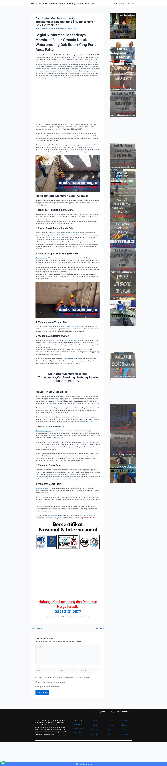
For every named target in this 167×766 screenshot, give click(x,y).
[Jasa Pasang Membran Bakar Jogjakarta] (123, 261)
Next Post (100, 628)
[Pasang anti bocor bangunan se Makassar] (123, 313)
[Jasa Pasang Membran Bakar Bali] (123, 78)
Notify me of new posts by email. (48, 687)
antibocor (92, 515)
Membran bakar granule (43, 431)
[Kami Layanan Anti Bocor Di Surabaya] (123, 235)
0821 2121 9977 (68, 611)
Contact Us (130, 3)
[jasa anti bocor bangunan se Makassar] (123, 470)
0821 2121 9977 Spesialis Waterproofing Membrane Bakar (62, 3)
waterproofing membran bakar (71, 326)
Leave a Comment (41, 29)
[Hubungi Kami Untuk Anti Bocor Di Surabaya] (123, 130)
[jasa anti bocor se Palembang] (123, 443)
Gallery (121, 3)
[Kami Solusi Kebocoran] (123, 182)
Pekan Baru (124, 734)
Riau (124, 730)
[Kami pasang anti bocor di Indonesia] (123, 417)
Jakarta (94, 720)
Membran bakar (78, 358)
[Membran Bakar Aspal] (123, 52)
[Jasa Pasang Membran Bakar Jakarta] (123, 156)
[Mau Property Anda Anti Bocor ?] (123, 391)
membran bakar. (88, 421)
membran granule (66, 232)
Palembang (124, 720)
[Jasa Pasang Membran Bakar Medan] (123, 104)
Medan (110, 734)
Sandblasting (77, 724)
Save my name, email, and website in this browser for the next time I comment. (64, 677)
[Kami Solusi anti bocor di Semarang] (123, 365)
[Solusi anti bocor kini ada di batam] (123, 339)
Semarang (94, 730)
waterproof (53, 403)
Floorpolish (77, 732)
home (115, 3)
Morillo (37, 720)
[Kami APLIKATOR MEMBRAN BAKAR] (123, 208)
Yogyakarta (94, 734)
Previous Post (36, 628)
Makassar (125, 725)
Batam (110, 730)
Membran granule (41, 258)
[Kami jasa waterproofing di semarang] (123, 287)
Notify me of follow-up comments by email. (51, 682)
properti (51, 515)
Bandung (95, 725)
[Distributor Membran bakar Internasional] (123, 26)
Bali (110, 720)
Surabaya (110, 725)
